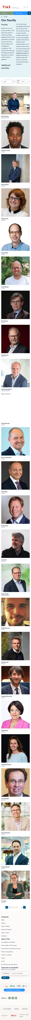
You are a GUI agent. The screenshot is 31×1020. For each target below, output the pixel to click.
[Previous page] (6, 907)
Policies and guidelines (7, 951)
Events (3, 961)
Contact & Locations (6, 955)
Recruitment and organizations (9, 964)
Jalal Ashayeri (5, 184)
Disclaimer (16, 1008)
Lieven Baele (4, 252)
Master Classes (5, 932)
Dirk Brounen (5, 662)
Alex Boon (4, 559)
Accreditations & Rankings (8, 942)
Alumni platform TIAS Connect (9, 945)
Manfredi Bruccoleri (6, 696)
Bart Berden (4, 321)
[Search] (13, 82)
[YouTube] (16, 998)
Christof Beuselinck (6, 389)
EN (27, 7)
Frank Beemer (5, 286)
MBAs (2, 920)
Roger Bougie (5, 594)
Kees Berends (4, 355)
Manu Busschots (5, 832)
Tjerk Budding (5, 798)
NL (24, 7)
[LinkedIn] (9, 998)
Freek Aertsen (5, 116)
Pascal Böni (4, 491)
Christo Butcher (5, 866)
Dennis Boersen (5, 423)
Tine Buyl (3, 901)
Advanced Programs (6, 929)
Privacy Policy (25, 1008)
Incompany (4, 936)
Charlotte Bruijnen (6, 764)
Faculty (3, 958)
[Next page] (24, 907)
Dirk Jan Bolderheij (6, 457)
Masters (3, 923)
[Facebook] (12, 998)
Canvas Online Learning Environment (10, 948)
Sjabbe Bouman (5, 628)
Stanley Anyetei (5, 150)
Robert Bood (4, 525)
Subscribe (4, 977)
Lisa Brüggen (4, 730)
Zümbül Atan (4, 218)
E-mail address (6, 973)
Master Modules (5, 926)
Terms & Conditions (7, 1008)
